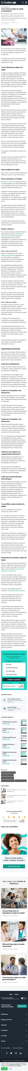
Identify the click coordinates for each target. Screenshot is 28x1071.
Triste (24, 817)
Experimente (22, 1006)
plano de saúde (7, 181)
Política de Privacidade (15, 1064)
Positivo (3, 817)
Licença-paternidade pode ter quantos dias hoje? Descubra (16, 796)
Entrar (17, 994)
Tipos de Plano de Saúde (7, 778)
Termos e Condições (5, 1048)
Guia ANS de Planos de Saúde (16, 590)
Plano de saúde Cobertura (8, 780)
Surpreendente (19, 817)
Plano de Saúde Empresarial (8, 772)
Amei (14, 817)
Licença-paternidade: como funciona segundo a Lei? (15, 801)
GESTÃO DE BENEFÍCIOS (5, 7)
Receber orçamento (14, 679)
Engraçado (8, 817)
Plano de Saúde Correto (7, 775)
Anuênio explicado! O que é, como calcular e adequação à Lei (16, 790)
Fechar (10, 1068)
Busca (23, 2)
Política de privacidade (18, 1048)
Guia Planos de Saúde (21, 780)
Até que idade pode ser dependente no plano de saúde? (13, 912)
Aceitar (4, 1068)
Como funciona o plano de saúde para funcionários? (14, 979)
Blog (10, 994)
